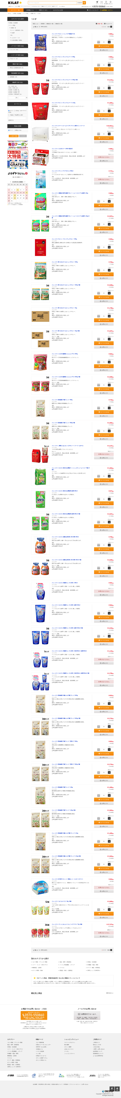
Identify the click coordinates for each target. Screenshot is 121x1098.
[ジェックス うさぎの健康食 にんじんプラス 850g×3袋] (40, 385)
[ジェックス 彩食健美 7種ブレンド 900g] (40, 408)
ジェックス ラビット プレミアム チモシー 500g (64, 239)
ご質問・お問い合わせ (99, 1049)
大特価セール (30, 10)
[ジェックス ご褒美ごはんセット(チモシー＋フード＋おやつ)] (40, 454)
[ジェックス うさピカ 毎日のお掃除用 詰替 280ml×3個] (40, 522)
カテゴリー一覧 (15, 10)
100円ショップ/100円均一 (94, 970)
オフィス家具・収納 (37, 970)
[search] (84, 2)
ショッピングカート (69, 1053)
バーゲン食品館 (40, 1051)
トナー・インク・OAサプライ (40, 964)
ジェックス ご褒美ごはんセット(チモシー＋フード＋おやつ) (67, 445)
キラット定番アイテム (41, 1058)
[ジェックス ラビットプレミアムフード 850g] (40, 65)
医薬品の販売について (57, 1084)
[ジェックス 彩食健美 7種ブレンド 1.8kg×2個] (40, 818)
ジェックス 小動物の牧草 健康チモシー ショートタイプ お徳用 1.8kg (70, 193)
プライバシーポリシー (75, 1084)
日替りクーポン (43, 10)
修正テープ (54, 6)
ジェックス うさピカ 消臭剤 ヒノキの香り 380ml (65, 582)
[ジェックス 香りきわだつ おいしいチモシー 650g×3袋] (40, 293)
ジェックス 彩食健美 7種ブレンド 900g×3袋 (63, 422)
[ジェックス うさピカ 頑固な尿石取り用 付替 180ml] (40, 545)
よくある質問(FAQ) (98, 1055)
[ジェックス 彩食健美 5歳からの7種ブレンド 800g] (40, 704)
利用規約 (66, 1084)
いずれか (17, 110)
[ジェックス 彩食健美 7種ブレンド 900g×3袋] (40, 431)
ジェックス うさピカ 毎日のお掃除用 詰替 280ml (65, 491)
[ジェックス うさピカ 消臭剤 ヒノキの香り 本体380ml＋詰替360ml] (40, 659)
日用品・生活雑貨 (91, 962)
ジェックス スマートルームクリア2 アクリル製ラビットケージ (68, 125)
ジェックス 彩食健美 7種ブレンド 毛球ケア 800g (65, 741)
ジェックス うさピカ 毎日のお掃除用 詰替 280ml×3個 (66, 514)
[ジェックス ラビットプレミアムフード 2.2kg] (40, 111)
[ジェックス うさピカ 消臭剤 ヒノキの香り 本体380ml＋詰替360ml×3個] (40, 681)
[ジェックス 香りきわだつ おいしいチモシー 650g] (40, 270)
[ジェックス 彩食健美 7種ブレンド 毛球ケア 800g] (40, 750)
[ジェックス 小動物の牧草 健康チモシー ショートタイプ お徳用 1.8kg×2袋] (40, 224)
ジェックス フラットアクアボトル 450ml (62, 171)
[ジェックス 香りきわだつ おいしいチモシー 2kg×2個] (40, 339)
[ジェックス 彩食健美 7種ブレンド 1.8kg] (40, 795)
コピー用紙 (17, 6)
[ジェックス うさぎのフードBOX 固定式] (40, 157)
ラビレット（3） (14, 58)
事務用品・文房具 (36, 967)
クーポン (66, 1051)
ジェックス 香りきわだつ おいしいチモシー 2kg (64, 308)
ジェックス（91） (14, 49)
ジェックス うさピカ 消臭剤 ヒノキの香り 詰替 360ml (66, 605)
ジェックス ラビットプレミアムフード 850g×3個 (64, 79)
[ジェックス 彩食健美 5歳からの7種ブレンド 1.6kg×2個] (40, 864)
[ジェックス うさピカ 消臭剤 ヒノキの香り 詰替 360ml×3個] (40, 636)
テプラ (49, 6)
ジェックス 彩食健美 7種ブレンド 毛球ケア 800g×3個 (66, 764)
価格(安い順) (50, 23)
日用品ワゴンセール (41, 1055)
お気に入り (105, 50)
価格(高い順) (58, 23)
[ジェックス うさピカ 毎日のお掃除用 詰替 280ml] (40, 499)
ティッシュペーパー (25, 6)
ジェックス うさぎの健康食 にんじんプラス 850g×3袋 (66, 376)
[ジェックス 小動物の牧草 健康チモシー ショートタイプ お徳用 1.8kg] (40, 201)
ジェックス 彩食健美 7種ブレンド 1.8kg (62, 787)
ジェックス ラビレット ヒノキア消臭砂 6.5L (63, 33)
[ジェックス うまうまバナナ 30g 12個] (40, 910)
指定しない (36, 23)
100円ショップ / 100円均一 (14, 1066)
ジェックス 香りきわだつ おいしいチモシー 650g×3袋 (66, 285)
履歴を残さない (110, 993)
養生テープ (44, 6)
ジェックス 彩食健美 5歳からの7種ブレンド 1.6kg (65, 833)
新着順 (43, 23)
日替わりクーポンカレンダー (43, 1044)
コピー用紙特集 (40, 1042)
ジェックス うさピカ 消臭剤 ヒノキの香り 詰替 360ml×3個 (67, 628)
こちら (36, 1028)
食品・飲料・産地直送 (65, 962)
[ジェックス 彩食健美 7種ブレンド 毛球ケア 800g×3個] (40, 772)
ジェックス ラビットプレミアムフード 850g (63, 56)
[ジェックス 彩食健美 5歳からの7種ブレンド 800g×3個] (40, 727)
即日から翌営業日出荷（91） (17, 67)
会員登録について (97, 1051)
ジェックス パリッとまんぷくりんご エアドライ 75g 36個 (67, 924)
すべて (11, 110)
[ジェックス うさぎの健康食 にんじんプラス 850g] (40, 362)
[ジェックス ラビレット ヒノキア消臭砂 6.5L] (40, 42)
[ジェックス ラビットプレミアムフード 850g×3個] (40, 88)
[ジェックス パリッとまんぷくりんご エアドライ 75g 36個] (40, 933)
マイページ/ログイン (69, 1042)
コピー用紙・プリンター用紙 (39, 962)
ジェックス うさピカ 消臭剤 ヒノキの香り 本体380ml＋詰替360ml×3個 (70, 673)
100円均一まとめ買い (41, 1047)
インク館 (38, 1053)
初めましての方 (97, 1044)
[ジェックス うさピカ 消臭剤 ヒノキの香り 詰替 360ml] (40, 613)
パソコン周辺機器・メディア (67, 964)
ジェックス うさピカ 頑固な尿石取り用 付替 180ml (65, 536)
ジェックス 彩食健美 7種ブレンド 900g (62, 399)
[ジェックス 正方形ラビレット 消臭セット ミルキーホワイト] (40, 887)
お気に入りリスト (69, 1049)
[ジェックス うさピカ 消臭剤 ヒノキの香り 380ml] (40, 591)
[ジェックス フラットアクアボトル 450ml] (40, 179)
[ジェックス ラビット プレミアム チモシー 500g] (40, 247)
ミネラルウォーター (35, 6)
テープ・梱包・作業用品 (93, 967)
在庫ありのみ (18, 130)
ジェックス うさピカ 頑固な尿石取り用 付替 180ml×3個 (66, 559)
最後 (108, 26)
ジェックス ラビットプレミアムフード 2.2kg (63, 102)
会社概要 (35, 1084)
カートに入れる (104, 46)
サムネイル (109, 23)
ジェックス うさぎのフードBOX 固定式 (62, 148)
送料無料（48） (14, 77)
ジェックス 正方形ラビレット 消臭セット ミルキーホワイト (67, 879)
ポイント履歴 (67, 1047)
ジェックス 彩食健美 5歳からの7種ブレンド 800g (65, 695)
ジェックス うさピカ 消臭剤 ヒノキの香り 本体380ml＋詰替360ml (69, 651)
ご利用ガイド (96, 1042)
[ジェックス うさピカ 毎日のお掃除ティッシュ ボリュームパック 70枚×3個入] (40, 476)
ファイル (62, 967)
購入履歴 (66, 1044)
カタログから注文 (58, 10)
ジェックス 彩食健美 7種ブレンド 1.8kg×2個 (63, 810)
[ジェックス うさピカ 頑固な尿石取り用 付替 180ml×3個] (40, 568)
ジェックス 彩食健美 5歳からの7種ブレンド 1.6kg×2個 (66, 856)
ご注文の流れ (96, 1047)
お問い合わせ (85, 1084)
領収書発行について (98, 1053)
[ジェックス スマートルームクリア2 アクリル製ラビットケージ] (40, 134)
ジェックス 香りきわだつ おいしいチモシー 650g (65, 262)
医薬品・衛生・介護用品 (66, 970)
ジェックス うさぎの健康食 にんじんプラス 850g (65, 353)
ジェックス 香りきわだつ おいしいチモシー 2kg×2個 (66, 331)
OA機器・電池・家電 (92, 964)
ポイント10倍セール (41, 1060)
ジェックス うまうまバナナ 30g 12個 (61, 901)
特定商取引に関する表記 (44, 1084)
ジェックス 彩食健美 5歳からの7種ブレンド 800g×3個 (66, 718)
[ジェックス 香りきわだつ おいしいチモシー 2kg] (40, 316)
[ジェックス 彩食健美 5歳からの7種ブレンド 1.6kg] (40, 841)
